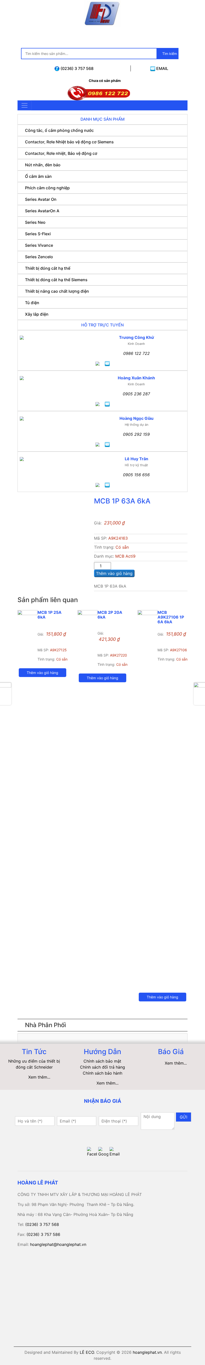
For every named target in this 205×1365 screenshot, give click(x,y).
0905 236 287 (136, 393)
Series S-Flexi (38, 233)
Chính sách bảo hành (102, 1073)
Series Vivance (39, 245)
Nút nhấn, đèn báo (42, 164)
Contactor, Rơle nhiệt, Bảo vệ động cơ (61, 153)
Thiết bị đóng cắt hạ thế (47, 268)
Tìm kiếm (169, 53)
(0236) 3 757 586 (43, 1234)
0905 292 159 (136, 434)
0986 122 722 (136, 353)
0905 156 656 (136, 474)
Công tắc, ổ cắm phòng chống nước (59, 130)
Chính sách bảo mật (102, 1061)
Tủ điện (32, 302)
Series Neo (35, 222)
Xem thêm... (39, 1077)
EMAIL (161, 68)
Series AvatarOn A (42, 210)
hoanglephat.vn (147, 1352)
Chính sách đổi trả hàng (102, 1067)
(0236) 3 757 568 (77, 68)
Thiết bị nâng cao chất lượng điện (57, 291)
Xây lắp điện (36, 314)
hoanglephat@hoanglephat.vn (58, 1244)
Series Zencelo (39, 256)
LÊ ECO (87, 1352)
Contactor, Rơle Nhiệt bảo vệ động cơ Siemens (69, 141)
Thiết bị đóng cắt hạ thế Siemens (56, 279)
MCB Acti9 (125, 556)
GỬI (183, 1117)
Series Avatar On (40, 199)
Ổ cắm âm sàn (38, 176)
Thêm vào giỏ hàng (114, 573)
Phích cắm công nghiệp (47, 187)
